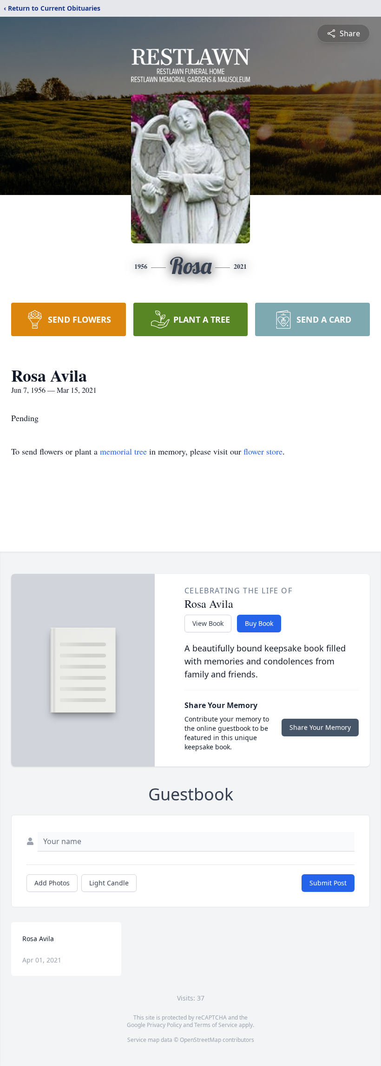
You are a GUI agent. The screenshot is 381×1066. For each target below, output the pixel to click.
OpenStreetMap (200, 1040)
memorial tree (123, 451)
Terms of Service (215, 1025)
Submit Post (328, 882)
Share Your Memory (320, 727)
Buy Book (259, 623)
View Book (207, 623)
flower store (262, 451)
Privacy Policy (164, 1025)
